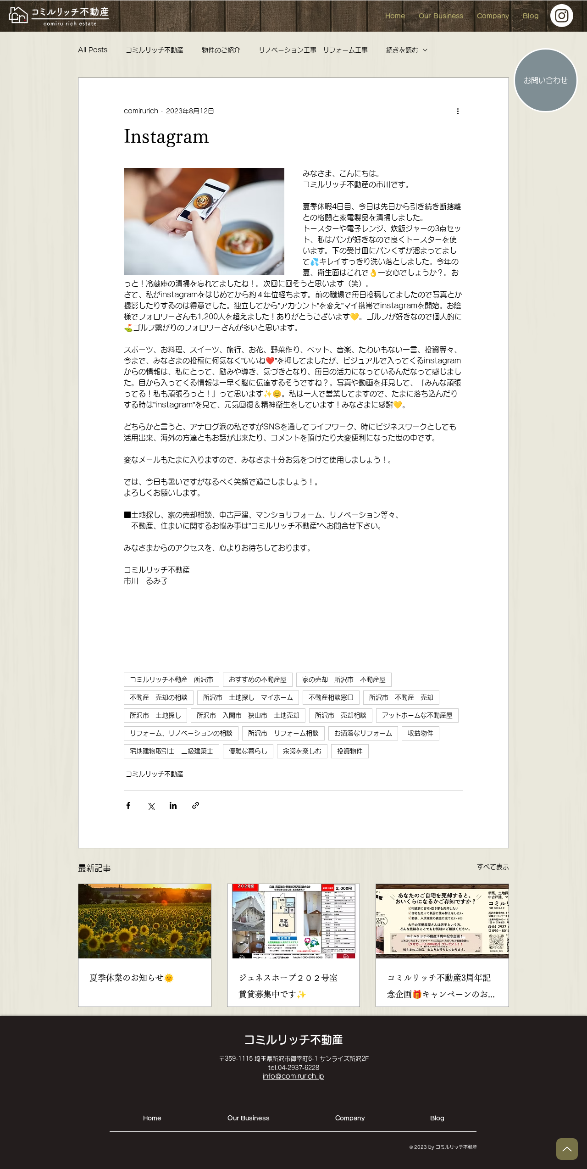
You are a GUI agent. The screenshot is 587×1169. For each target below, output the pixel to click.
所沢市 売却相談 (340, 715)
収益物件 (420, 733)
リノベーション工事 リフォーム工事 (313, 50)
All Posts (92, 50)
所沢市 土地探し (155, 715)
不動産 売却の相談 (159, 697)
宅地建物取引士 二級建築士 (171, 751)
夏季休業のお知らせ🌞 (131, 978)
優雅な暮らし (248, 751)
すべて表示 (493, 866)
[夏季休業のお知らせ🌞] (144, 921)
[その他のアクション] (457, 111)
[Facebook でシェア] (128, 805)
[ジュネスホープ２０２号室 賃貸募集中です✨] (293, 921)
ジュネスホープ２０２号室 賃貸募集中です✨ (292, 986)
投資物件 (350, 751)
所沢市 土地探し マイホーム (248, 697)
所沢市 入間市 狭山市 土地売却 (248, 715)
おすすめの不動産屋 (258, 679)
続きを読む (402, 50)
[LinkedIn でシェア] (173, 805)
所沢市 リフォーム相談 (283, 733)
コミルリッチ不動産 (154, 50)
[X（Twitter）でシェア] (150, 805)
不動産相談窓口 (331, 697)
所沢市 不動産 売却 (401, 697)
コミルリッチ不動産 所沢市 (171, 679)
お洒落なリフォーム (363, 733)
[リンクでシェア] (195, 805)
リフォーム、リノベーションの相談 (181, 733)
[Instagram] (561, 15)
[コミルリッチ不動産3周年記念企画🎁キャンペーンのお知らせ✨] (442, 921)
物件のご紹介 (221, 50)
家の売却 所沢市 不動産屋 (344, 679)
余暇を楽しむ (302, 751)
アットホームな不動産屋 (417, 715)
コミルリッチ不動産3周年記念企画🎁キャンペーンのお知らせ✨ (441, 988)
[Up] (567, 1149)
